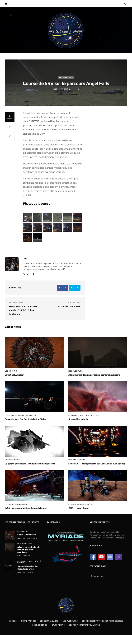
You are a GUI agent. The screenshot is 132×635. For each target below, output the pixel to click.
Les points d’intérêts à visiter (20, 415)
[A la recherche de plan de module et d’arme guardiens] (97, 352)
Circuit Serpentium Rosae (67, 306)
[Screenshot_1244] (77, 217)
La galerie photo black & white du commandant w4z (30, 464)
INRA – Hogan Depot (78, 508)
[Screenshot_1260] (57, 227)
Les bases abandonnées (16, 504)
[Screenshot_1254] (27, 227)
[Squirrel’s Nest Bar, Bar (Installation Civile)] (34, 396)
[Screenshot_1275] (47, 217)
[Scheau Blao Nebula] (97, 396)
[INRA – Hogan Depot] (97, 485)
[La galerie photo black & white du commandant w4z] (34, 441)
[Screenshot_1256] (37, 227)
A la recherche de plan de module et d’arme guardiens (94, 375)
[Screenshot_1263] (67, 227)
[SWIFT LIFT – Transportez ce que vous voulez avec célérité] (97, 441)
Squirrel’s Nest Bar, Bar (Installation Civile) (25, 419)
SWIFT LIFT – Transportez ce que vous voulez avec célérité (96, 464)
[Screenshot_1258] (47, 227)
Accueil (13, 621)
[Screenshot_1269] (27, 237)
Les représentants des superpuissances (102, 621)
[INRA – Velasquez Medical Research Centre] (34, 485)
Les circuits (11, 371)
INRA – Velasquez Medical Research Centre (26, 508)
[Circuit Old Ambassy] (34, 352)
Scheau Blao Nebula (78, 419)
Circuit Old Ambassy (14, 375)
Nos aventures (66, 78)
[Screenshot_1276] (57, 217)
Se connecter (97, 576)
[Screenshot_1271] (37, 237)
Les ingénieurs (39, 625)
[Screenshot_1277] (67, 217)
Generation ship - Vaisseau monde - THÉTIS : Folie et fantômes (23, 310)
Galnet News (58, 625)
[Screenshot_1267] (77, 227)
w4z (55, 89)
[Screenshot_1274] (37, 217)
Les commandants (49, 621)
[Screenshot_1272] (27, 217)
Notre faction (28, 621)
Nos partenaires (76, 460)
